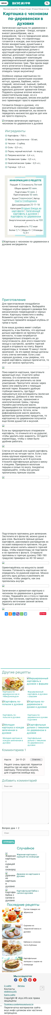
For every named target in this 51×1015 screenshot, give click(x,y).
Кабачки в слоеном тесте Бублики (32, 943)
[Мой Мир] (14, 614)
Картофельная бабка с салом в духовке (28, 892)
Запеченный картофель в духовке (26, 212)
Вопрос (10, 828)
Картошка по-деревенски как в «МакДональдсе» (11, 694)
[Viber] (17, 614)
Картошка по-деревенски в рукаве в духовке (38, 717)
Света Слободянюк (26, 201)
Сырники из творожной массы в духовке (32, 928)
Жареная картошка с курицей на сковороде (28, 855)
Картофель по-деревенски (26, 216)
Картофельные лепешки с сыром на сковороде (33, 961)
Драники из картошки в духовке (28, 875)
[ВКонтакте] (6, 614)
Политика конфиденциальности (18, 1004)
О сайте (7, 986)
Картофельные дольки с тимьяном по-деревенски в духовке (37, 741)
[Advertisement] (25, 272)
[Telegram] (25, 614)
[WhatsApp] (21, 614)
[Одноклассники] (10, 614)
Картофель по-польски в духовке (11, 716)
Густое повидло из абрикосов (32, 910)
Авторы (21, 986)
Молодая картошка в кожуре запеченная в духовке (13, 740)
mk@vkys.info (10, 991)
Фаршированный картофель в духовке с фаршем (37, 694)
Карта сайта (9, 995)
